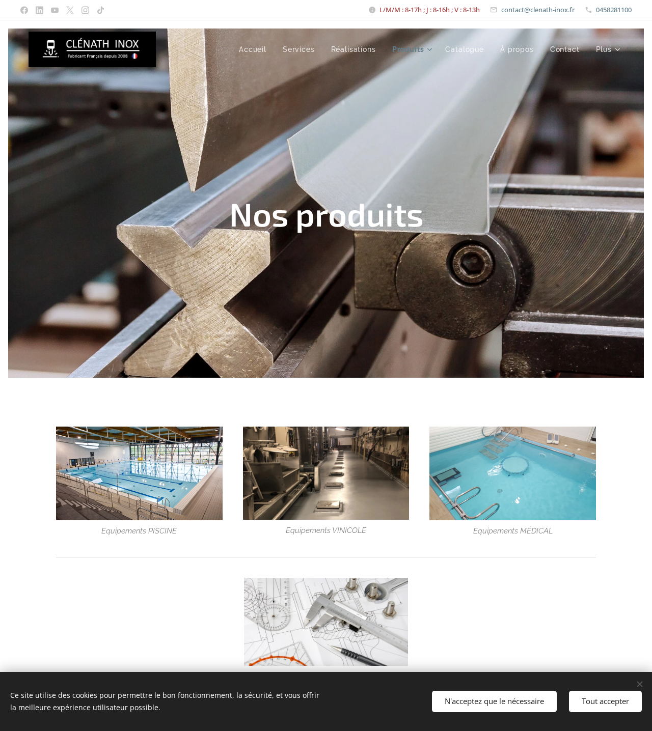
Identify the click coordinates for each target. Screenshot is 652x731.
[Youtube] (54, 10)
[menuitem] (255, 49)
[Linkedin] (39, 10)
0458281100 (614, 9)
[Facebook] (24, 10)
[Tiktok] (100, 10)
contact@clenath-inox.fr (538, 9)
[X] (70, 10)
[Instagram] (85, 10)
